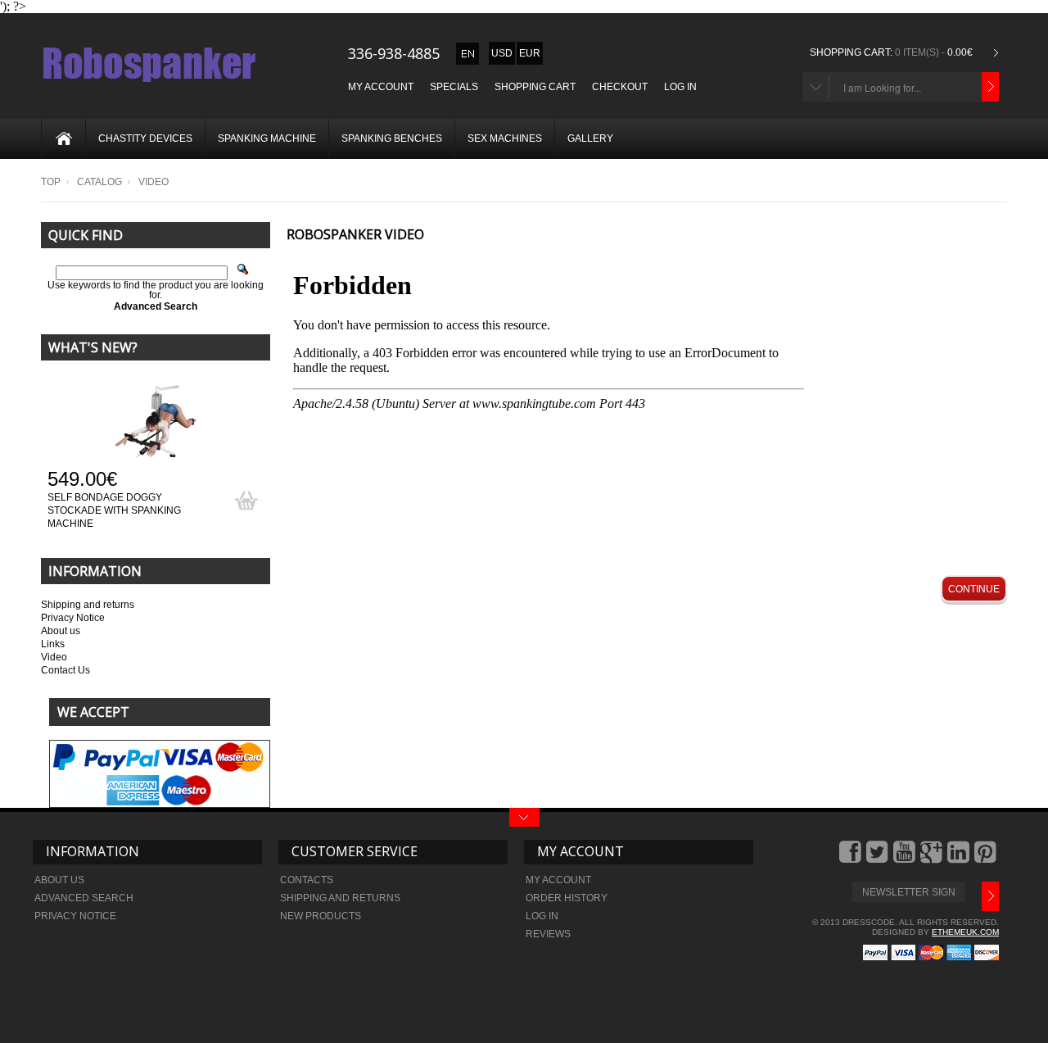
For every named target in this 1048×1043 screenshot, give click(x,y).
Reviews (548, 934)
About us (60, 631)
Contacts (306, 880)
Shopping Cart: (851, 52)
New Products (320, 916)
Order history (567, 898)
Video (54, 657)
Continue (974, 589)
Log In (680, 87)
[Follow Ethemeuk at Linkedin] (959, 858)
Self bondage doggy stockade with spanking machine (114, 510)
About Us (59, 880)
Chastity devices (145, 138)
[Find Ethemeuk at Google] (932, 858)
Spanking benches (391, 138)
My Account (380, 87)
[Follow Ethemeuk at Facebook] (851, 858)
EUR (529, 53)
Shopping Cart (535, 87)
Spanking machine (267, 138)
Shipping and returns (87, 604)
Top (51, 182)
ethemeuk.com (965, 931)
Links (53, 644)
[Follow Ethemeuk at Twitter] (878, 858)
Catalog (99, 182)
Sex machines (505, 138)
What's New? (93, 347)
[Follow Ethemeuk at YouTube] (905, 858)
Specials (454, 87)
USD (502, 53)
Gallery (590, 138)
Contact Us (65, 670)
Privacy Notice (73, 618)
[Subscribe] (990, 896)
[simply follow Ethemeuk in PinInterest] (986, 858)
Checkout (620, 87)
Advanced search (83, 898)
